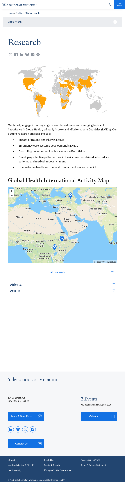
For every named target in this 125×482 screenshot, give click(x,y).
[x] (25, 429)
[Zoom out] (11, 195)
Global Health (32, 13)
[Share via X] (10, 54)
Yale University (14, 470)
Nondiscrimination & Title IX (21, 465)
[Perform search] (111, 5)
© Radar (97, 261)
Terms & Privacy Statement (93, 465)
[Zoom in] (11, 191)
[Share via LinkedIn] (21, 54)
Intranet (11, 460)
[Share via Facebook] (16, 54)
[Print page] (38, 54)
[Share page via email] (32, 54)
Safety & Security (52, 465)
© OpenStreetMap (108, 261)
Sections (20, 13)
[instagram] (33, 429)
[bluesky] (18, 429)
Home (11, 13)
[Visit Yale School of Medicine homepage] (33, 380)
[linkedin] (11, 429)
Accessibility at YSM (90, 460)
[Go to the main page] (20, 4)
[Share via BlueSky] (27, 54)
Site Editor (49, 460)
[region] (62, 225)
